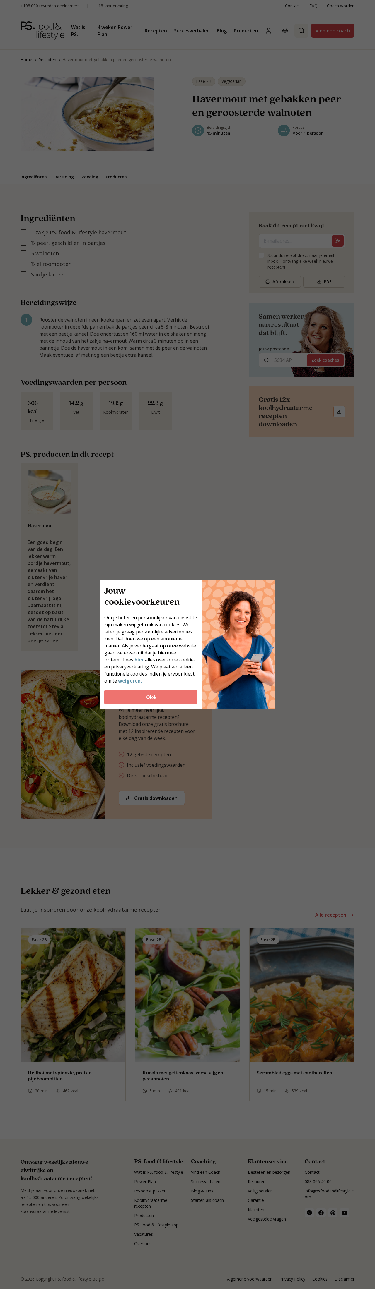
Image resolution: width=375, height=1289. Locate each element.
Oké (151, 697)
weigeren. (130, 681)
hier (139, 659)
